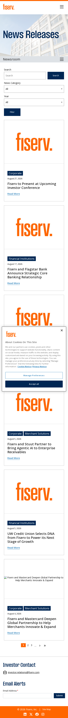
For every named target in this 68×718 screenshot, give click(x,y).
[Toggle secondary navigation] (61, 59)
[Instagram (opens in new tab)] (43, 714)
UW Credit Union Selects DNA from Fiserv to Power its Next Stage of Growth (30, 538)
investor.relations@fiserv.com (23, 672)
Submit (59, 695)
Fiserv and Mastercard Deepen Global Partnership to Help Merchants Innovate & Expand (31, 623)
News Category (12, 83)
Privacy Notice (39, 366)
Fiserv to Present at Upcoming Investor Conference (31, 186)
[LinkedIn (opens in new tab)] (25, 714)
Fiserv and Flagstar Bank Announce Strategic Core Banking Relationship (27, 273)
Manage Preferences (33, 375)
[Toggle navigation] (61, 7)
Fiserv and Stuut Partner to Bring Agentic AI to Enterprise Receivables (31, 448)
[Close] (61, 330)
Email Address (10, 691)
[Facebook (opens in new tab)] (37, 714)
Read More (13, 193)
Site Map (46, 709)
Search (7, 69)
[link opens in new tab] (9, 7)
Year (6, 96)
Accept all (34, 384)
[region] (34, 359)
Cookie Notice (24, 366)
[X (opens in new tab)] (31, 714)
